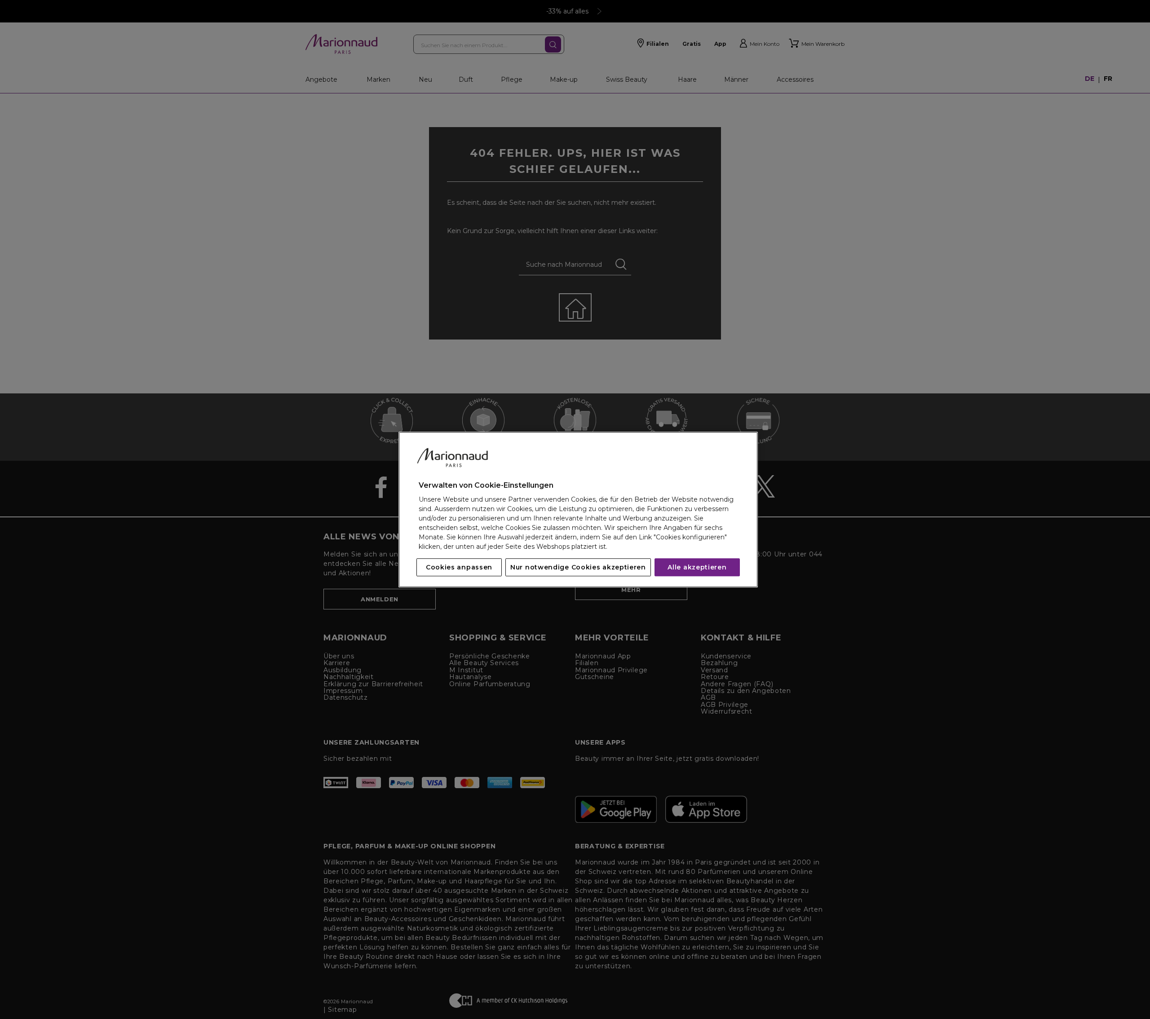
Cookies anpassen (459, 567)
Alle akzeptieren (697, 567)
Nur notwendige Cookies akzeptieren (578, 567)
